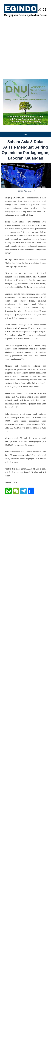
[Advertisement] (25, 47)
